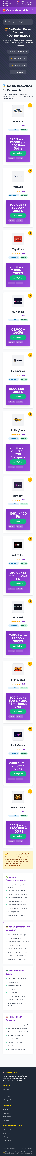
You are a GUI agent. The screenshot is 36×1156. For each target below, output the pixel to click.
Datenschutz (7, 1116)
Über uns (5, 1109)
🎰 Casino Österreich (15, 10)
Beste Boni (6, 1093)
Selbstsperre (7, 1137)
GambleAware (7, 1133)
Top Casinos (7, 1089)
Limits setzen (7, 1140)
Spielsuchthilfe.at (8, 1130)
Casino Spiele (7, 1096)
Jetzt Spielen (18, 153)
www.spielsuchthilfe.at (12, 865)
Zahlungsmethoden (9, 1100)
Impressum (6, 1120)
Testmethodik (7, 1113)
